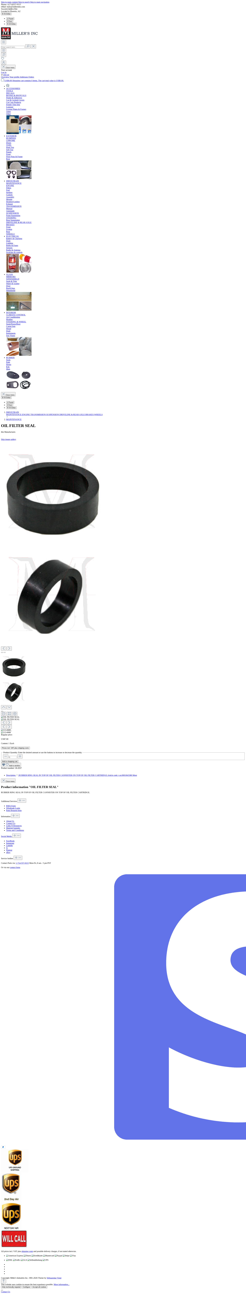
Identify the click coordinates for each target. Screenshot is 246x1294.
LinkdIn (9, 845)
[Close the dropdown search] (33, 46)
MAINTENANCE (14, 414)
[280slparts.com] (7, 86)
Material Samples (13, 828)
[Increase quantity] (20, 756)
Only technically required (11, 1287)
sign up (6, 75)
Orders (31, 77)
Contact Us (10, 823)
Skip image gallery (8, 439)
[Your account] (3, 63)
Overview (5, 77)
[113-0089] (52, 595)
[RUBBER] (19, 389)
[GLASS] (19, 310)
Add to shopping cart (9, 761)
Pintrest (9, 850)
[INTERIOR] (19, 355)
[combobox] (13, 47)
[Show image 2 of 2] (5, 652)
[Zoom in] (14, 714)
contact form (15, 867)
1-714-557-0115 (22, 863)
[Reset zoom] (9, 714)
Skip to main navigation (39, 2)
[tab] (71, 775)
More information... (61, 1284)
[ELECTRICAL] (19, 272)
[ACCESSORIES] (19, 133)
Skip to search (24, 2)
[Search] (27, 46)
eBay (8, 852)
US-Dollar (11, 24)
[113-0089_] (52, 492)
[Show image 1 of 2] (2, 652)
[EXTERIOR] (19, 179)
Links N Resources (14, 826)
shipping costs (27, 1251)
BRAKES (89, 414)
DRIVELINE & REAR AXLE (72, 414)
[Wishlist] (2, 59)
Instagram (10, 843)
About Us (10, 821)
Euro (9, 21)
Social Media (6, 836)
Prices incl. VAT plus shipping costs (15, 748)
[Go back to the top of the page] (3, 1281)
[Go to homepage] (20, 39)
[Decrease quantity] (5, 756)
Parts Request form (14, 810)
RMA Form (11, 806)
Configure (26, 1287)
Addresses (24, 77)
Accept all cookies (39, 1287)
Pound (10, 19)
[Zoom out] (3, 714)
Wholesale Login (13, 808)
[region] (123, 587)
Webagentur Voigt (54, 1278)
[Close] (2, 711)
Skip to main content (9, 2)
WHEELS (98, 414)
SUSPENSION (52, 414)
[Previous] (3, 648)
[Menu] (3, 42)
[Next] (9, 648)
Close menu (10, 68)
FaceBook (10, 841)
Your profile (14, 77)
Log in (3, 72)
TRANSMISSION (38, 414)
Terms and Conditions (15, 830)
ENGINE (26, 414)
